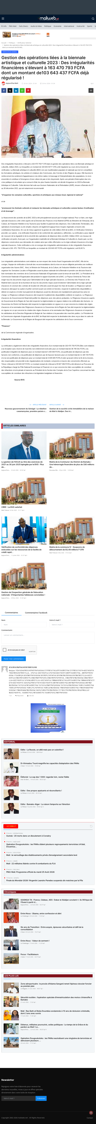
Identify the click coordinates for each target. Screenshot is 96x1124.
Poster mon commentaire (14, 659)
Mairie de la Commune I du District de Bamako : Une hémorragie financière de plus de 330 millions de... (71, 464)
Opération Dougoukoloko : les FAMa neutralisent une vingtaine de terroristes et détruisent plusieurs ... (56, 1039)
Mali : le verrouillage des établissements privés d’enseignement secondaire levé (41, 855)
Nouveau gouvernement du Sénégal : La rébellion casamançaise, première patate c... (25, 410)
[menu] (3, 18)
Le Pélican (24, 752)
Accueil (3, 43)
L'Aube (23, 957)
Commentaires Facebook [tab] (36, 612)
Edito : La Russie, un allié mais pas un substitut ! (42, 750)
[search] (93, 18)
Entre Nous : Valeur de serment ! (35, 941)
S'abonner (41, 1098)
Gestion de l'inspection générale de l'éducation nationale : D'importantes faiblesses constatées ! (23, 593)
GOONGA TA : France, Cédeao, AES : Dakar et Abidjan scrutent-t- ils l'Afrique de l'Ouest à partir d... (56, 901)
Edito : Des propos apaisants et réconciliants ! (41, 790)
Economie (57, 26)
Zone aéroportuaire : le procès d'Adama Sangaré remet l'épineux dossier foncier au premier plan (56, 985)
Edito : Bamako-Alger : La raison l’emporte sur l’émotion (45, 804)
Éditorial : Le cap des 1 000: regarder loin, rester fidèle (45, 777)
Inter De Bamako (25, 779)
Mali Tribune (5, 510)
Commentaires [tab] (11, 612)
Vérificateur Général (24, 43)
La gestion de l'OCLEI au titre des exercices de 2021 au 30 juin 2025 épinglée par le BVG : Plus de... (22, 464)
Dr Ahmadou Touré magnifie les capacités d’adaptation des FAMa (50, 763)
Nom (3, 620)
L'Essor (23, 766)
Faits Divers (23, 26)
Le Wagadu (24, 988)
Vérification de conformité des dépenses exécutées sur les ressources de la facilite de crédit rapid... (21, 549)
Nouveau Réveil (54, 470)
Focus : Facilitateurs (30, 954)
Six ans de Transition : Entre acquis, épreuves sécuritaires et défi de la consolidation (52, 928)
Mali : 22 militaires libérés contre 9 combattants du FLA (31, 863)
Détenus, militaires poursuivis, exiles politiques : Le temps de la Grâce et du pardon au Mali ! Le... (54, 1025)
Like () (31, 696)
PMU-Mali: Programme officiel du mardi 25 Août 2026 (30, 872)
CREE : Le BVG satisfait (11, 507)
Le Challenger (25, 916)
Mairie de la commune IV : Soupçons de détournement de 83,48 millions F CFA (67, 548)
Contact (90, 1118)
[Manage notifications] (91, 1113)
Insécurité (81, 26)
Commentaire (6, 630)
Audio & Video (36, 26)
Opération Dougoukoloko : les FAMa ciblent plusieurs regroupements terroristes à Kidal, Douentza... (45, 845)
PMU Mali (13, 26)
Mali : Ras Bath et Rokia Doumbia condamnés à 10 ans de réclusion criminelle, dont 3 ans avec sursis (55, 1012)
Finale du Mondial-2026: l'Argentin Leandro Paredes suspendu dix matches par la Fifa (44, 880)
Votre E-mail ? (54, 620)
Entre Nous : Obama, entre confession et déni (41, 913)
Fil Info (3, 26)
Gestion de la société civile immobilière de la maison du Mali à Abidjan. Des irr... (71, 410)
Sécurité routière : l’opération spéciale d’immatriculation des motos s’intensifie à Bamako (56, 998)
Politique (47, 26)
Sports (89, 26)
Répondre (20, 696)
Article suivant (55, 405)
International (69, 26)
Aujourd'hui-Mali (6, 470)
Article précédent (39, 405)
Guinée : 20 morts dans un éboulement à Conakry (28, 836)
